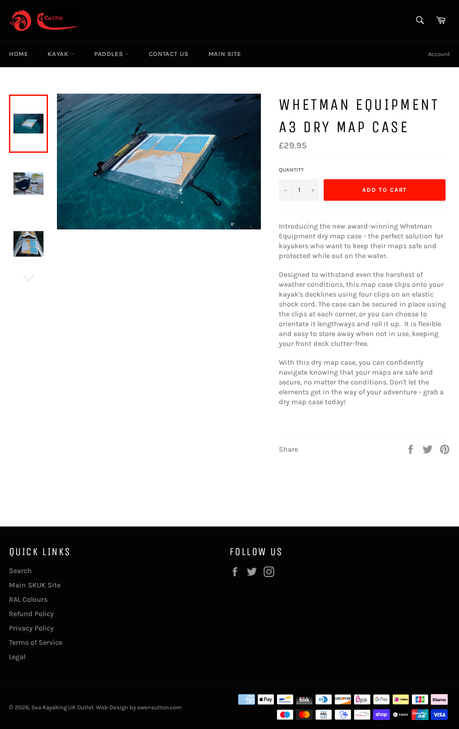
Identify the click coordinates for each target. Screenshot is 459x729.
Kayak (59, 54)
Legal (17, 656)
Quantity (291, 170)
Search (20, 570)
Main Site (224, 54)
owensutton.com (159, 707)
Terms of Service (35, 642)
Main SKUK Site (35, 585)
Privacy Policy (31, 628)
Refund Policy (31, 613)
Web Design (112, 707)
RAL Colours (28, 599)
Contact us (169, 54)
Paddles (109, 54)
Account (439, 54)
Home (18, 54)
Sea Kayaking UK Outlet (62, 707)
